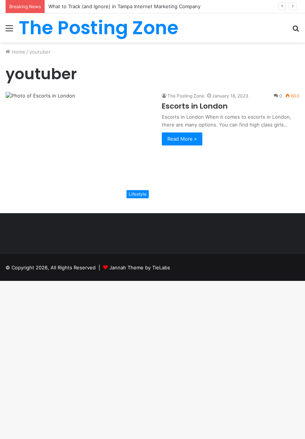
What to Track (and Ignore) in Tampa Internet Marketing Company (124, 6)
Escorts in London (195, 106)
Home (17, 52)
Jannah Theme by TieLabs (139, 267)
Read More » (182, 139)
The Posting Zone (185, 96)
